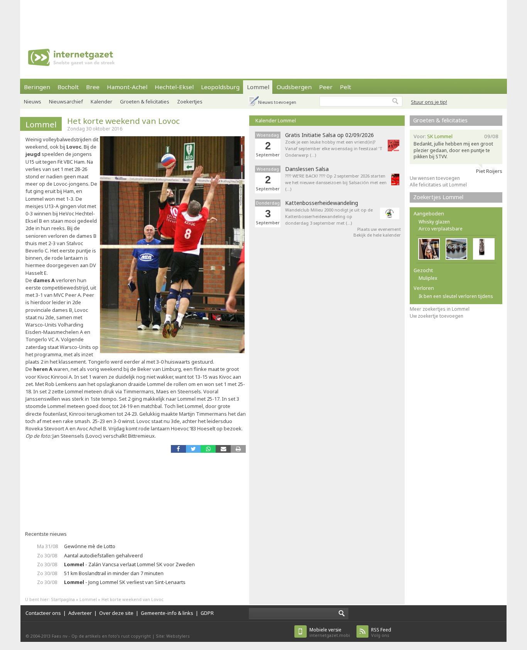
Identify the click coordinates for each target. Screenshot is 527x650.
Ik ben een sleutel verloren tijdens (456, 296)
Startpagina (63, 599)
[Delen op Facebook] (178, 448)
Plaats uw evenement (379, 229)
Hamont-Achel (127, 87)
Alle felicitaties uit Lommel (438, 184)
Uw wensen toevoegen (435, 178)
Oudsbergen (294, 87)
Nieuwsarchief (66, 101)
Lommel (258, 87)
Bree (93, 87)
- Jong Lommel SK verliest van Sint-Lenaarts (125, 582)
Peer (326, 87)
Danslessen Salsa (307, 169)
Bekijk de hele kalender (377, 235)
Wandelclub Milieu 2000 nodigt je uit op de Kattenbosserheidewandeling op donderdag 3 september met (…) (329, 216)
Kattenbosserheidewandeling (321, 203)
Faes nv (60, 636)
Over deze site (116, 612)
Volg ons (381, 632)
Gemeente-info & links (167, 612)
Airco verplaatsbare (441, 228)
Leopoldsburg (220, 87)
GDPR (207, 612)
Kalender (101, 101)
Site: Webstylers (173, 636)
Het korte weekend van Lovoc (123, 120)
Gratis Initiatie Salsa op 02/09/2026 (329, 135)
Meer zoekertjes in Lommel (440, 309)
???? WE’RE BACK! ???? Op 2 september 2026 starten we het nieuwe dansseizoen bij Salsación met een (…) (336, 182)
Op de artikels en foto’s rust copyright (111, 636)
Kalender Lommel (275, 120)
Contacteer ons (43, 612)
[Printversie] (238, 448)
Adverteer (80, 612)
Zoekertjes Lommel (438, 197)
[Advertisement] (263, 17)
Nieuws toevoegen (277, 102)
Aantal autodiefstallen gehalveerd (103, 555)
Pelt (345, 87)
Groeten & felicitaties (144, 101)
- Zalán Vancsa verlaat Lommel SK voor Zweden (129, 564)
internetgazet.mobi (329, 632)
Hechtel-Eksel (174, 87)
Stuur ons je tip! (429, 101)
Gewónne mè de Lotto (89, 546)
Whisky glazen (434, 221)
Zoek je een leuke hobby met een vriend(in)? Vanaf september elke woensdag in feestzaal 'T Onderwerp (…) (333, 148)
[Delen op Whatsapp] (208, 448)
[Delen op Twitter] (193, 448)
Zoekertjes (190, 101)
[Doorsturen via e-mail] (223, 448)
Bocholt (68, 87)
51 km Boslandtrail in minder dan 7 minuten (114, 573)
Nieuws (32, 101)
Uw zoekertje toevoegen (436, 316)
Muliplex (428, 278)
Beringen (37, 87)
